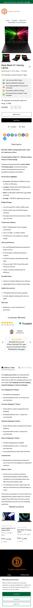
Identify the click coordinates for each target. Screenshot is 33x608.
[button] (3, 342)
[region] (16, 592)
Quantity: (4, 107)
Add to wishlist (29, 67)
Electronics (23, 20)
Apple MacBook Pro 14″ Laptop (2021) (8, 529)
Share (23, 127)
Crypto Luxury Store (9, 152)
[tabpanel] (16, 439)
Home (7, 20)
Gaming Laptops (22, 527)
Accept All (17, 594)
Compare (13, 127)
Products (14, 20)
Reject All (16, 604)
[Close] (31, 577)
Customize (16, 599)
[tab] (8, 368)
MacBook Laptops (6, 526)
